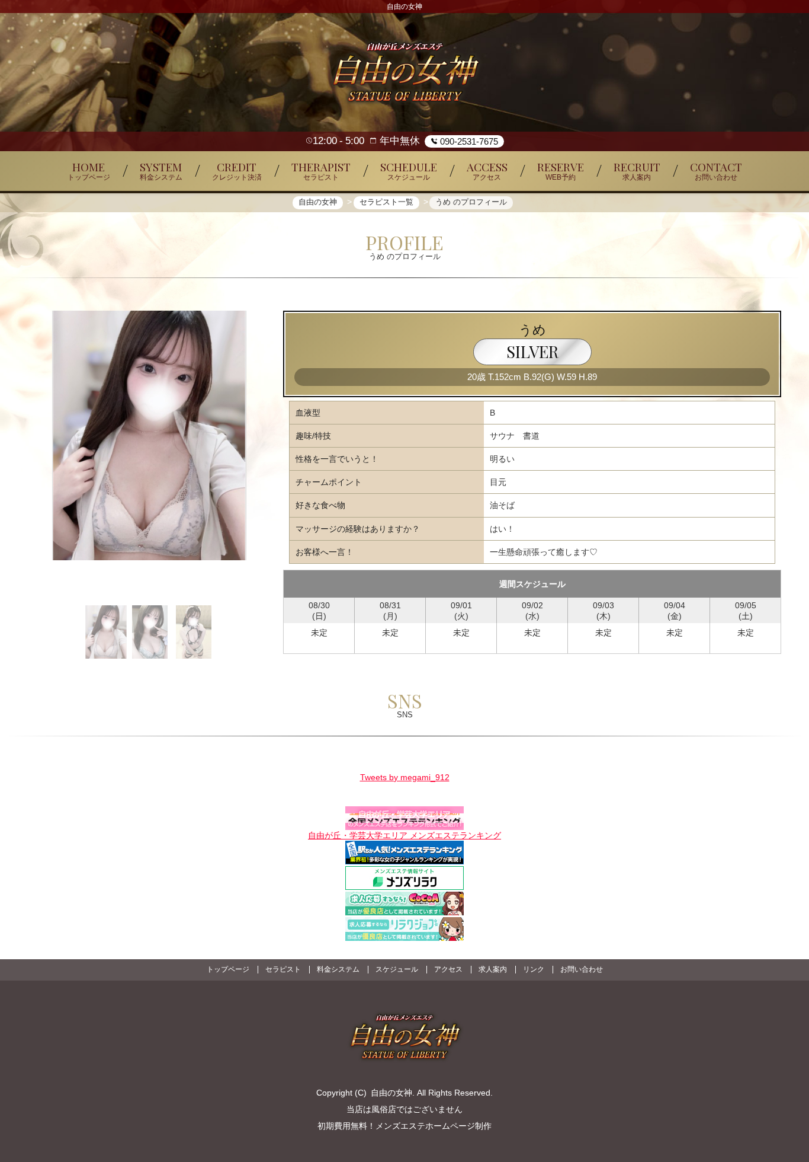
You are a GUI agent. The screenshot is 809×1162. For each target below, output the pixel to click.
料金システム (338, 969)
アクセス (448, 969)
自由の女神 (391, 1092)
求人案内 (493, 969)
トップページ (228, 969)
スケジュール (396, 969)
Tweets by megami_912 (405, 777)
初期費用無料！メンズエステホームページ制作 (404, 1126)
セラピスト (283, 969)
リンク (533, 969)
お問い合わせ (581, 969)
